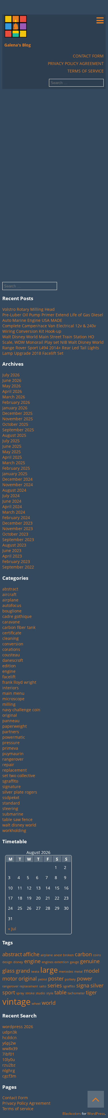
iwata (35, 972)
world (49, 1002)
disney (18, 962)
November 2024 (17, 484)
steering (10, 808)
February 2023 (16, 561)
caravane (11, 622)
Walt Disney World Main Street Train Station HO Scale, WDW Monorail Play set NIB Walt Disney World (53, 339)
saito (42, 986)
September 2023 (18, 539)
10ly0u (8, 1059)
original (9, 715)
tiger (91, 992)
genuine (90, 961)
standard (11, 803)
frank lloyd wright (19, 682)
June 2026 (11, 380)
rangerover (13, 759)
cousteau (11, 655)
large (49, 970)
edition (9, 665)
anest (58, 955)
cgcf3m (9, 1076)
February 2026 (16, 402)
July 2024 (11, 495)
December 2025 (17, 413)
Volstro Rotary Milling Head (28, 309)
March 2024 (13, 512)
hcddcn (9, 1037)
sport (8, 992)
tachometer (76, 993)
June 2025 (11, 446)
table (60, 992)
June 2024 (11, 501)
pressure (11, 742)
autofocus (11, 605)
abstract (10, 589)
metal (78, 972)
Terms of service (85, 71)
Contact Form (88, 56)
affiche (31, 954)
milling (9, 704)
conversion (12, 644)
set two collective (18, 775)
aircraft (9, 594)
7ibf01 (8, 1054)
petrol (42, 979)
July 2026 (11, 375)
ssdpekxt (10, 797)
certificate (11, 633)
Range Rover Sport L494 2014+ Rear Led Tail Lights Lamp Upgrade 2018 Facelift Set (50, 350)
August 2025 (14, 435)
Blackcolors (71, 1113)
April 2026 (12, 391)
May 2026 (11, 386)
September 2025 (18, 429)
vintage (16, 1001)
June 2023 (11, 550)
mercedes (66, 972)
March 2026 (13, 397)
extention (61, 962)
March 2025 (13, 462)
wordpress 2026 (17, 1026)
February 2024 (16, 517)
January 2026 (14, 408)
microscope (13, 698)
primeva (10, 748)
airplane (10, 600)
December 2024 (17, 479)
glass (8, 970)
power (84, 978)
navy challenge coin (21, 709)
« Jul (12, 928)
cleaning (10, 638)
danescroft (12, 660)
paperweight (14, 726)
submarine (12, 814)
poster (56, 978)
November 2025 (17, 418)
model (91, 970)
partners (10, 731)
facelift (9, 676)
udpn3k (9, 1032)
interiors (10, 687)
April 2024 (12, 506)
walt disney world (19, 825)
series (55, 985)
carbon (83, 954)
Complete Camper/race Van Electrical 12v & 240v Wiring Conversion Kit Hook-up (49, 328)
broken (68, 955)
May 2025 (11, 451)
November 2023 (17, 528)
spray (20, 993)
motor (9, 978)
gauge (74, 962)
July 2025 (11, 440)
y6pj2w (9, 1043)
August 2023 (14, 545)
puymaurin (13, 753)
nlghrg (8, 1070)
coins (97, 955)
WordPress (96, 1113)
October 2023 (15, 534)
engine (9, 671)
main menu (13, 693)
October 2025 (15, 424)
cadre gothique (17, 616)
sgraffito (10, 781)
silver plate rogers (19, 792)
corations (11, 649)
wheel (36, 1004)
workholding (14, 830)
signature (11, 786)
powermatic (13, 737)
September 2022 (18, 567)
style (49, 993)
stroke (30, 993)
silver (96, 985)
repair (8, 764)
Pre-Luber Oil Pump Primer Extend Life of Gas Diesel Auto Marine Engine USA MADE (52, 317)
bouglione (12, 611)
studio (40, 993)
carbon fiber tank (18, 627)
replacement (14, 770)
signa (82, 985)
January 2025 (14, 473)
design (7, 962)
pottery (70, 979)
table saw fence (17, 819)
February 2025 (16, 468)
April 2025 (12, 457)
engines (47, 962)
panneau (11, 720)
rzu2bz (9, 1065)
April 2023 (12, 556)
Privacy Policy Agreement (76, 63)
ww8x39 (10, 1048)
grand (23, 970)
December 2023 (17, 523)
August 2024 (14, 490)
